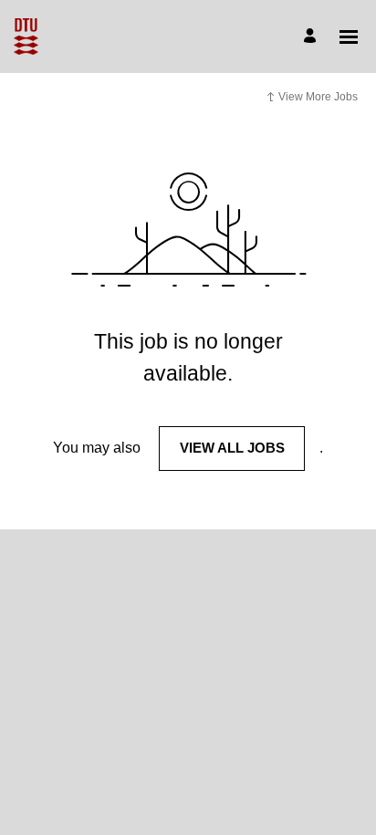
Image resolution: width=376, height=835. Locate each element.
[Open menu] (348, 37)
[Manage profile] (312, 37)
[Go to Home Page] (26, 36)
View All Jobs (232, 447)
